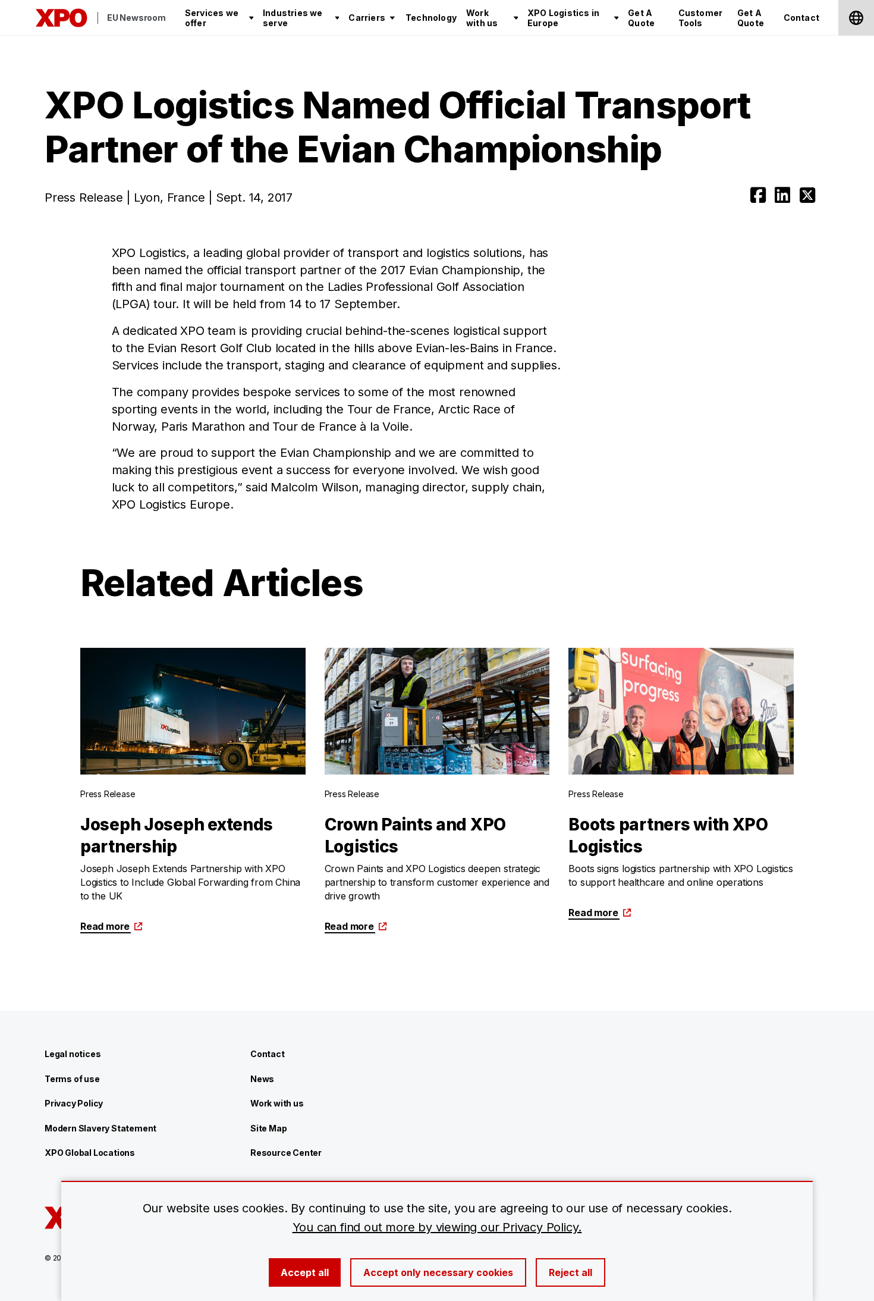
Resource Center (286, 1153)
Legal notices (72, 1054)
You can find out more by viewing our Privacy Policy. (437, 1227)
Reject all (570, 1272)
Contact (267, 1054)
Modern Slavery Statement (100, 1128)
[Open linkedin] (782, 195)
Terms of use (72, 1079)
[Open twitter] (807, 195)
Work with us (277, 1103)
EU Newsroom (136, 17)
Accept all (305, 1272)
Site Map (268, 1128)
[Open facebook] (758, 195)
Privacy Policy (74, 1103)
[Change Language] (856, 18)
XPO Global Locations (90, 1153)
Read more (105, 926)
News (262, 1079)
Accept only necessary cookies (438, 1272)
